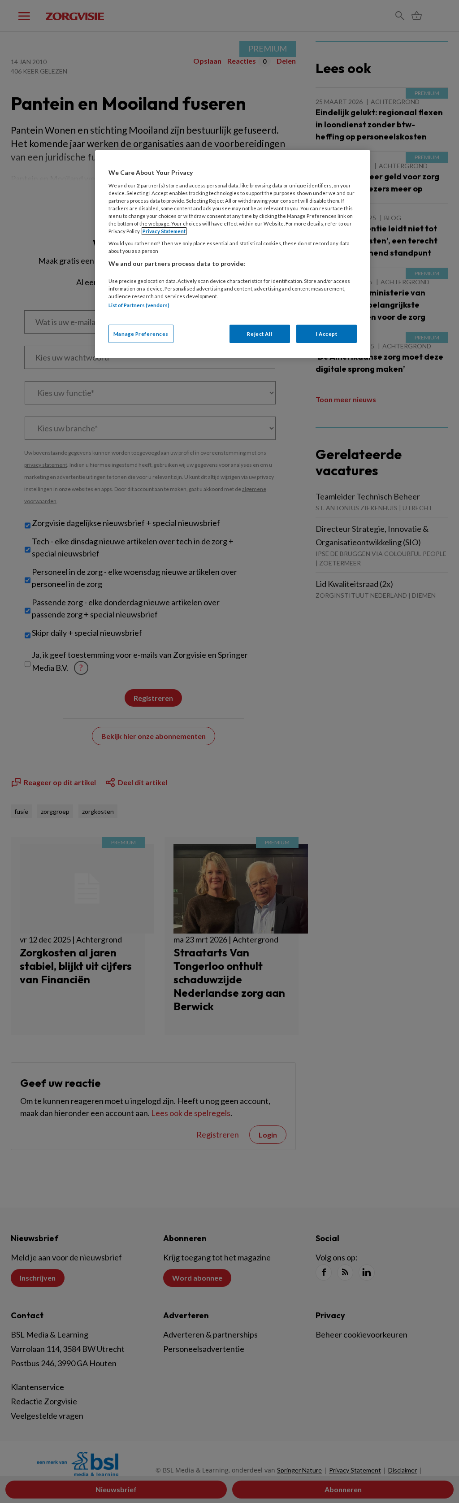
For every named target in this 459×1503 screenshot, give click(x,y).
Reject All (259, 334)
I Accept (327, 334)
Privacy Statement (164, 231)
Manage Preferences (141, 334)
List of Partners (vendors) (138, 305)
